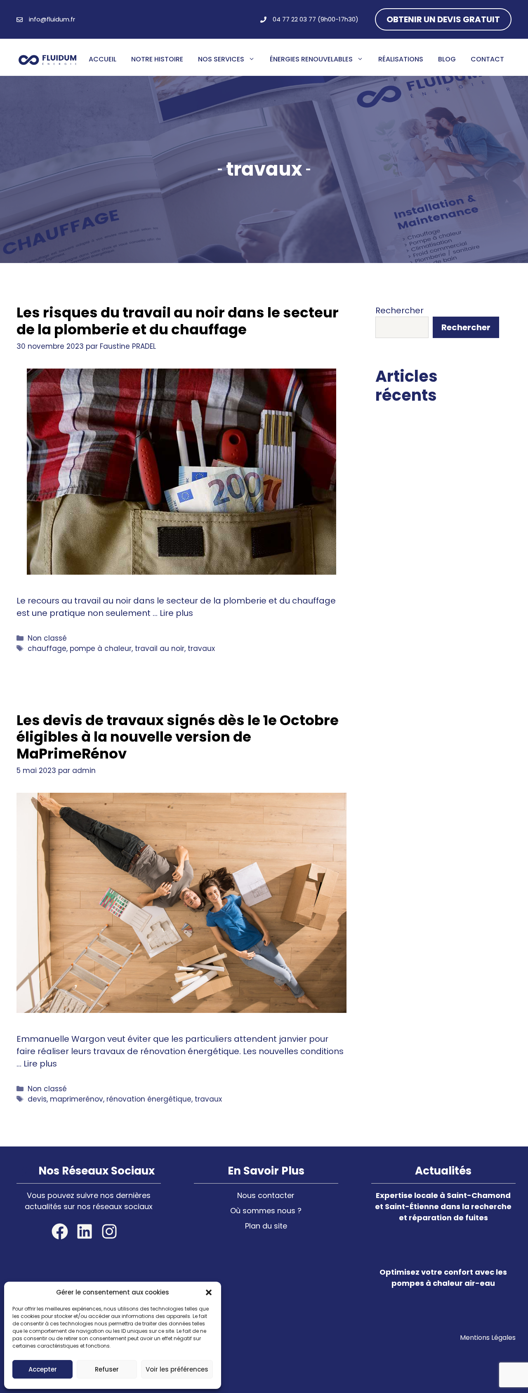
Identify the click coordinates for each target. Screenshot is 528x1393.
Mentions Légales (488, 1337)
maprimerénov (76, 1099)
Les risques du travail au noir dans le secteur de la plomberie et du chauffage (177, 321)
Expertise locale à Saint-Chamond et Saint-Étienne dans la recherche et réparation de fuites (443, 1206)
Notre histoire (157, 59)
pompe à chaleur (101, 648)
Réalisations (400, 59)
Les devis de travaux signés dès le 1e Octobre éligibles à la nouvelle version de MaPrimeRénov (177, 737)
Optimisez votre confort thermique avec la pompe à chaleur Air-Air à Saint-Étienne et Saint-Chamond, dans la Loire (434, 597)
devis (37, 1099)
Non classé (47, 638)
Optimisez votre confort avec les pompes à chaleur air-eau (435, 486)
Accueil (102, 59)
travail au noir (159, 648)
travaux (201, 648)
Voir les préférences (177, 1369)
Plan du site (266, 1226)
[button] (209, 1292)
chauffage (47, 648)
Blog (447, 59)
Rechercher (399, 310)
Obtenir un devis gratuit (443, 19)
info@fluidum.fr (52, 19)
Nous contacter (266, 1195)
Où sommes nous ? (266, 1210)
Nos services (221, 59)
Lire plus (176, 613)
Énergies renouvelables (311, 59)
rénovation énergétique (148, 1099)
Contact (487, 59)
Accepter (42, 1369)
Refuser (107, 1369)
